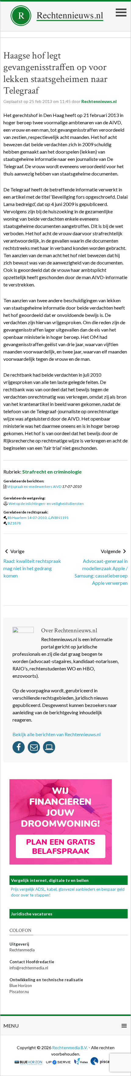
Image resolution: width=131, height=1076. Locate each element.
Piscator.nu (19, 991)
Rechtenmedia (22, 949)
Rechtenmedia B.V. (70, 1047)
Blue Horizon (20, 985)
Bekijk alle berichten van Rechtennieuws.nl (56, 734)
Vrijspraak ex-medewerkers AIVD (34, 486)
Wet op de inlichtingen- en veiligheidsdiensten (46, 503)
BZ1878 (14, 523)
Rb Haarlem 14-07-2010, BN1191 (38, 517)
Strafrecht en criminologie (52, 471)
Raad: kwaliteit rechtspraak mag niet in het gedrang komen (32, 568)
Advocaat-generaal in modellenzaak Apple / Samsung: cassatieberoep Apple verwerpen (101, 572)
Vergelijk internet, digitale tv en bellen (50, 880)
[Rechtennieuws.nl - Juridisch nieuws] (56, 24)
